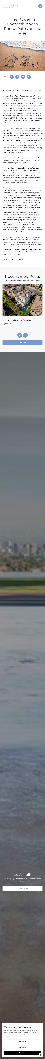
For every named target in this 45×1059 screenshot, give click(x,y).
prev (19, 335)
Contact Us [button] (22, 888)
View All (22, 343)
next (25, 335)
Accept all (22, 1053)
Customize (22, 1047)
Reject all (22, 1041)
